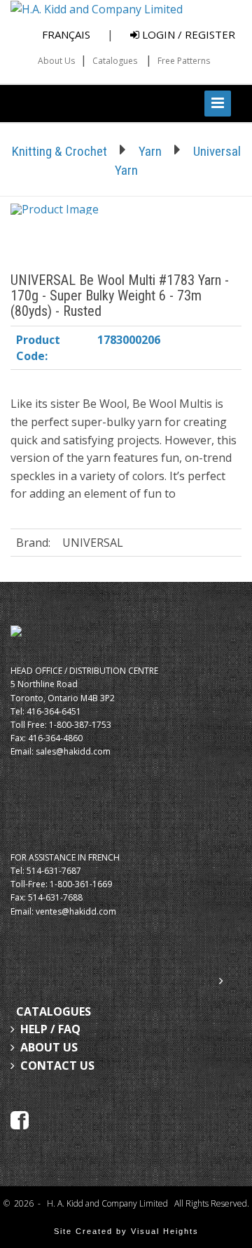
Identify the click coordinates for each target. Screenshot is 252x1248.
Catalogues (114, 61)
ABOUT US (49, 1047)
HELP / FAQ (50, 1029)
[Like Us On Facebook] (19, 1119)
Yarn (150, 151)
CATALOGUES (53, 1011)
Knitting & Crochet (59, 151)
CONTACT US (57, 1065)
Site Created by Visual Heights (126, 1231)
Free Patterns (184, 61)
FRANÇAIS (66, 34)
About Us (56, 61)
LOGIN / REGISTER (187, 34)
